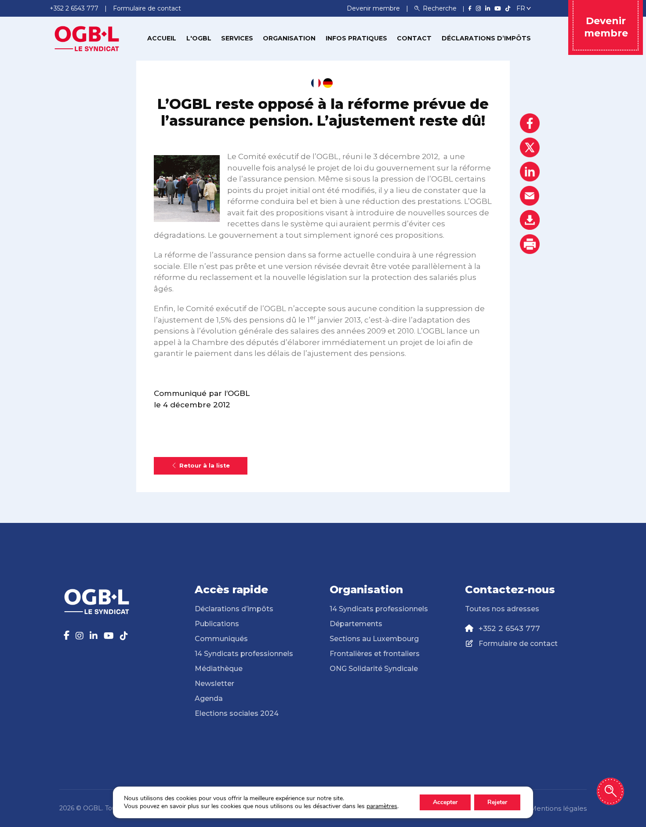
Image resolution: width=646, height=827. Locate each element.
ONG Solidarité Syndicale (374, 668)
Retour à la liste (204, 465)
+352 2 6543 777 (509, 628)
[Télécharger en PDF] (530, 220)
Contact (414, 38)
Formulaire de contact (518, 643)
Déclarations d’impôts (486, 38)
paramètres (382, 806)
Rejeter (497, 802)
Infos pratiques (356, 38)
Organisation (289, 38)
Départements (356, 624)
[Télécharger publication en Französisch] (316, 83)
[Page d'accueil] (87, 37)
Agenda (209, 698)
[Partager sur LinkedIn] (530, 171)
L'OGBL (198, 38)
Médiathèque (219, 668)
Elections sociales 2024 (237, 713)
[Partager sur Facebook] (530, 123)
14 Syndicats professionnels (244, 653)
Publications (217, 624)
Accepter (445, 802)
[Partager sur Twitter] (530, 147)
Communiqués (221, 639)
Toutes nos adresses (502, 609)
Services (237, 38)
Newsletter (214, 683)
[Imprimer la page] (530, 244)
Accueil (161, 38)
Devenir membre (374, 8)
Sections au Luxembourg (374, 639)
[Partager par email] (530, 196)
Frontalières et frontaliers (375, 653)
